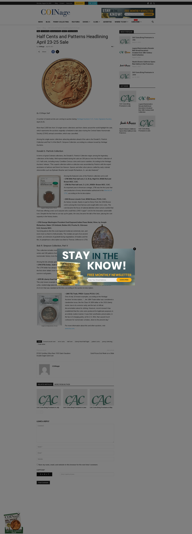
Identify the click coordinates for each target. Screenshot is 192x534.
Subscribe (124, 280)
